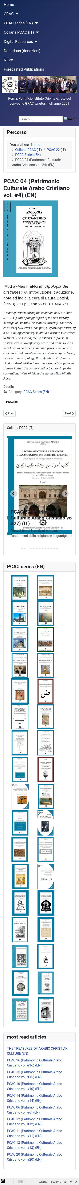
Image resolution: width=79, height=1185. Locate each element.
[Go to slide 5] (33, 548)
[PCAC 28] (45, 665)
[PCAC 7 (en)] (19, 929)
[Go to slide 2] (24, 548)
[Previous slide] (13, 493)
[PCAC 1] (20, 1010)
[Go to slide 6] (36, 548)
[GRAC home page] (39, 84)
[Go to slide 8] (42, 548)
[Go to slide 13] (57, 548)
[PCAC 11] (20, 876)
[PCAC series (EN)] (35, 23)
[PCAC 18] (46, 796)
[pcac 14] (45, 849)
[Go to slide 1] (22, 548)
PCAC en (12, 401)
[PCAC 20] (45, 769)
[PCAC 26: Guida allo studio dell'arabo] (45, 691)
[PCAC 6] (45, 956)
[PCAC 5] (20, 956)
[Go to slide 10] (48, 548)
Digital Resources (18, 42)
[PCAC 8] (45, 929)
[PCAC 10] (45, 903)
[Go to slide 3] (28, 548)
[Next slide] (65, 493)
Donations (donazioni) (22, 51)
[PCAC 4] (45, 983)
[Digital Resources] (35, 41)
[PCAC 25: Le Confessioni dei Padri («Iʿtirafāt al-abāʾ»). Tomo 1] (20, 691)
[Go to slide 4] (30, 548)
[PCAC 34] (45, 588)
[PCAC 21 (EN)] (19, 743)
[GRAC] (16, 14)
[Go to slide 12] (54, 548)
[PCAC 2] (46, 1010)
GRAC (9, 14)
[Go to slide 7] (39, 548)
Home (9, 5)
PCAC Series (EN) (36, 392)
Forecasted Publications (24, 69)
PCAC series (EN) (18, 23)
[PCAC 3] (20, 983)
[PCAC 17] (20, 796)
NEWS (9, 60)
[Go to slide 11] (51, 548)
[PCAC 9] (20, 903)
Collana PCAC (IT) (19, 32)
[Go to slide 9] (45, 548)
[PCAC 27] (20, 665)
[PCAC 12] (45, 876)
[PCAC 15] (20, 823)
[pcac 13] (19, 849)
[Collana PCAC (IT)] (36, 32)
